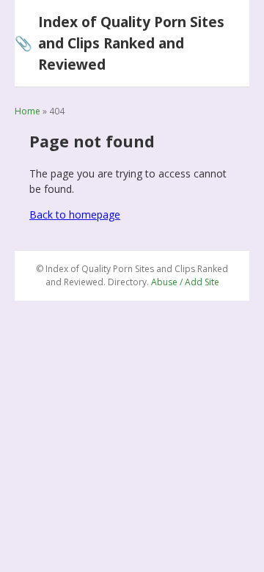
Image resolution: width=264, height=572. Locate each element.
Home (27, 111)
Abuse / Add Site (185, 282)
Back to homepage (74, 214)
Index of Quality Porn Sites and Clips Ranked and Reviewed (119, 43)
